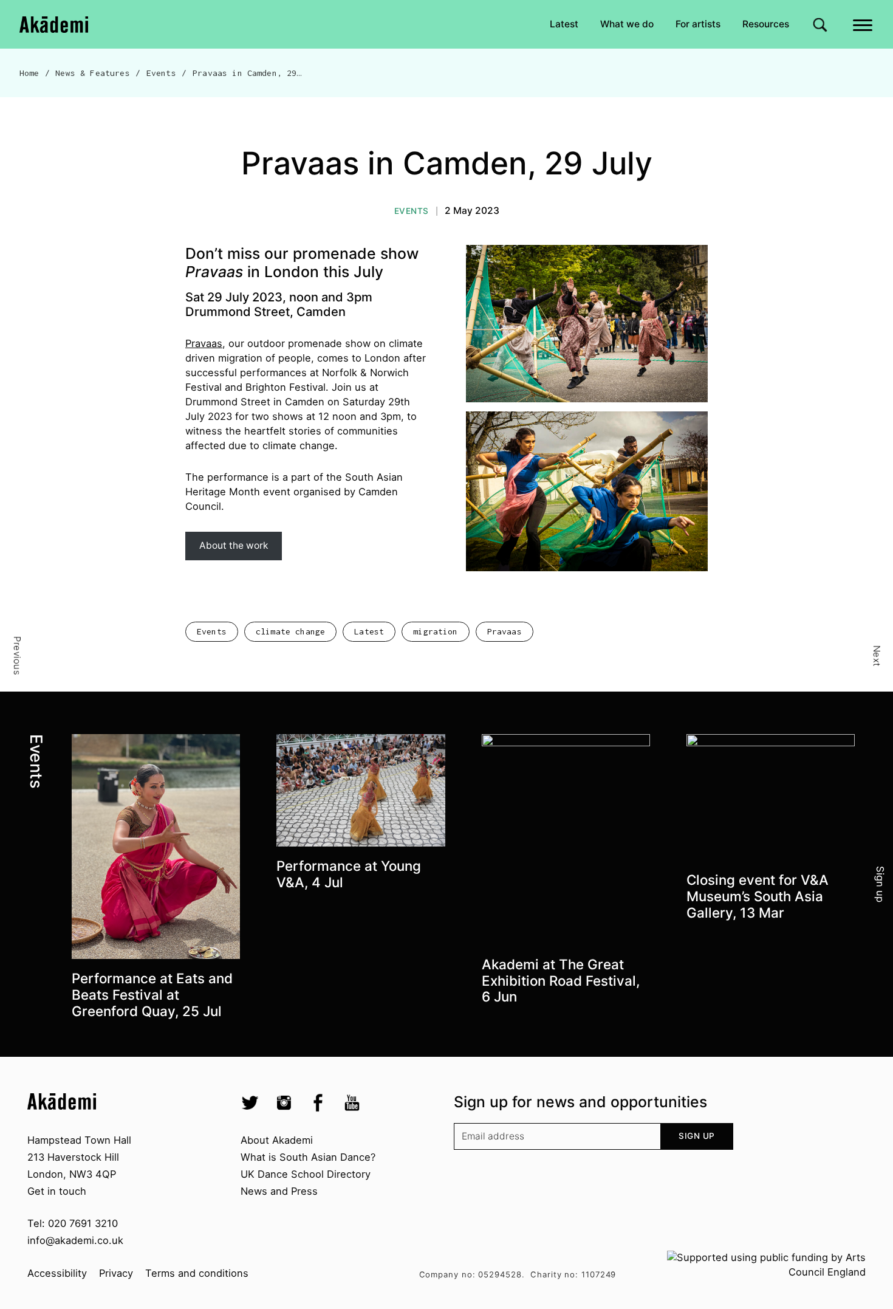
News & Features (92, 73)
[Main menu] (863, 24)
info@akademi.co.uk (75, 1240)
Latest (564, 24)
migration (435, 631)
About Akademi (277, 1140)
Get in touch (56, 1191)
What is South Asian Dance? (308, 1157)
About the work (233, 545)
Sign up (697, 1136)
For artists (698, 24)
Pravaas (203, 343)
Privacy (116, 1273)
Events (161, 73)
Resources (765, 24)
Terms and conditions (196, 1273)
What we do (627, 24)
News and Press (279, 1191)
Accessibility (57, 1273)
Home (29, 73)
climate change (290, 631)
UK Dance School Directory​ (306, 1174)
